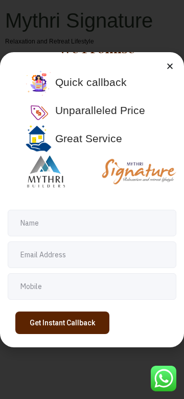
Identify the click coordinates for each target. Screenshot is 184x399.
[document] (92, 199)
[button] (170, 66)
